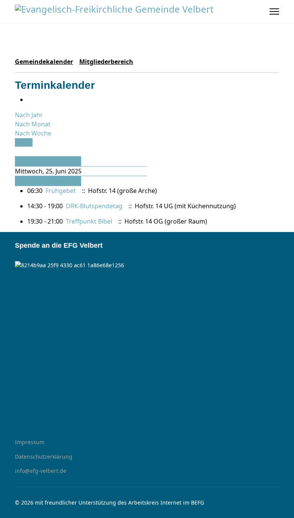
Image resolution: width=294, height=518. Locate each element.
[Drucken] (29, 99)
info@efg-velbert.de (40, 470)
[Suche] (17, 151)
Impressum (29, 442)
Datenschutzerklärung (43, 456)
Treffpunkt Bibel (89, 221)
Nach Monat (33, 124)
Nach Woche (33, 133)
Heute (24, 142)
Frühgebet (61, 190)
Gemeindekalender (44, 61)
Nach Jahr (29, 115)
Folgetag (28, 181)
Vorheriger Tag (37, 161)
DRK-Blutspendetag (95, 206)
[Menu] (274, 11)
